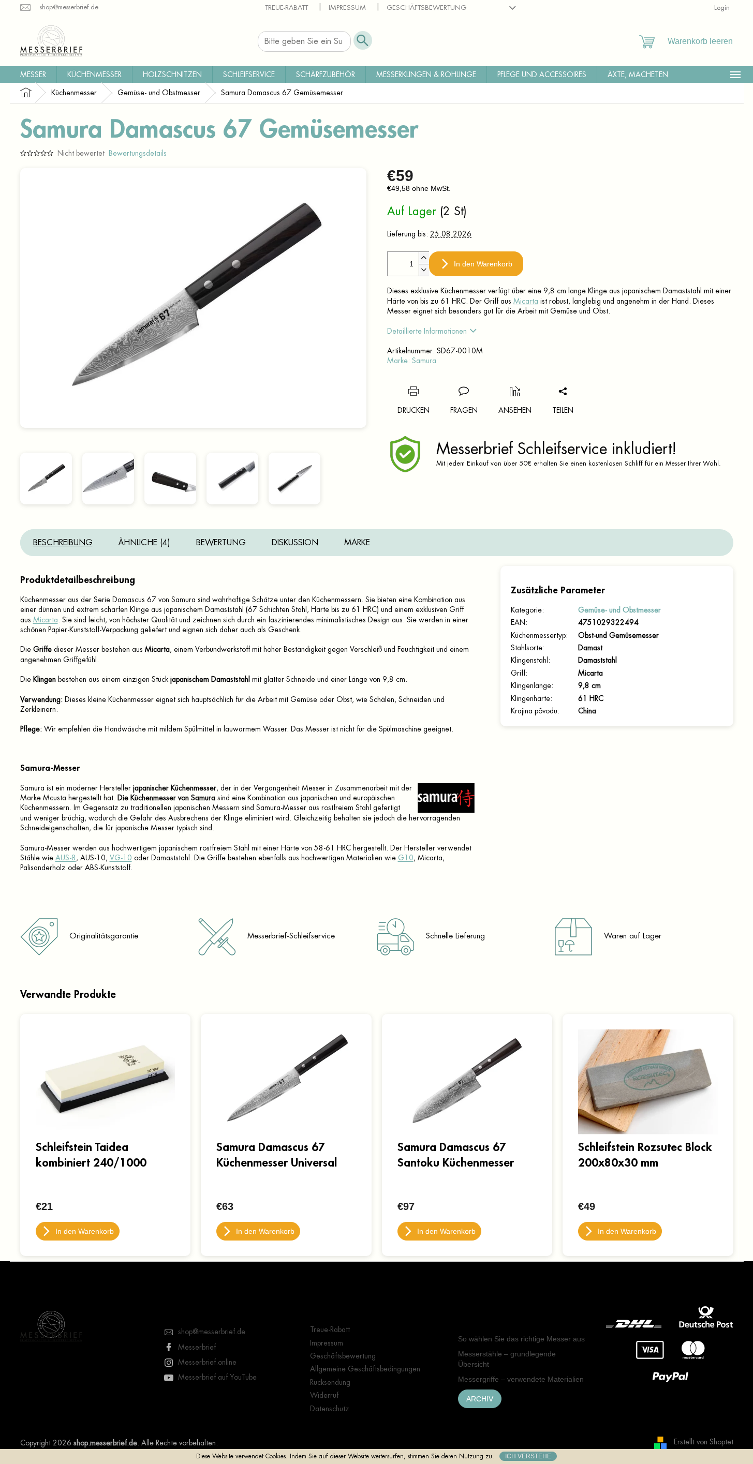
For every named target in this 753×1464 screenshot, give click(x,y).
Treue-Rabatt (286, 7)
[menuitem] (33, 74)
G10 (406, 857)
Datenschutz (329, 1408)
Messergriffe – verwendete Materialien (521, 1379)
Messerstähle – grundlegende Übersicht (507, 1359)
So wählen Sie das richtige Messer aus (521, 1339)
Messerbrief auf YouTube (217, 1377)
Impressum (347, 7)
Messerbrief (197, 1347)
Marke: (411, 360)
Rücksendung (330, 1382)
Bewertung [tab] (221, 543)
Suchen (362, 40)
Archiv (479, 1399)
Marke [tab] (357, 543)
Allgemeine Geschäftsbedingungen (365, 1368)
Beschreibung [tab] (63, 543)
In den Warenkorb (483, 264)
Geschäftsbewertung (426, 7)
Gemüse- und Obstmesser (619, 610)
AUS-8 (65, 857)
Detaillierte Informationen (427, 331)
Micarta (525, 301)
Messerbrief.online (207, 1362)
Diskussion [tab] (295, 543)
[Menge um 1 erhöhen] (424, 258)
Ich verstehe (528, 1456)
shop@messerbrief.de (211, 1331)
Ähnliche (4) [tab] (144, 543)
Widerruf (324, 1395)
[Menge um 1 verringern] (424, 270)
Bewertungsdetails (138, 153)
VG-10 (121, 857)
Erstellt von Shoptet (703, 1442)
